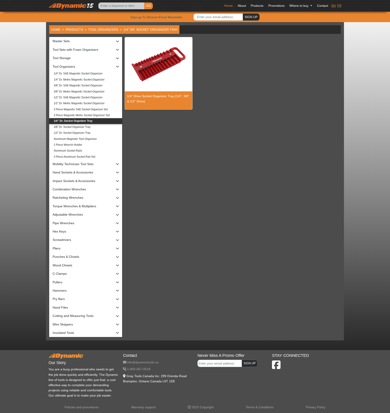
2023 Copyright (202, 407)
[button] (85, 41)
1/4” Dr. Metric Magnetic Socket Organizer (79, 79)
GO (148, 5)
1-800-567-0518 (138, 369)
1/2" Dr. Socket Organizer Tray (72, 132)
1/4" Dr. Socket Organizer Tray (73, 120)
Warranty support (143, 407)
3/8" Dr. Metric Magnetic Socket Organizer (79, 91)
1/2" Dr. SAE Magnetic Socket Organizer (78, 97)
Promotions (276, 5)
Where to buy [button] (299, 5)
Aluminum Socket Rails (68, 150)
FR (339, 5)
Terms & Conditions (260, 407)
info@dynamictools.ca (142, 362)
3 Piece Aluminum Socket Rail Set (74, 156)
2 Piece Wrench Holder (68, 144)
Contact (322, 5)
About (242, 5)
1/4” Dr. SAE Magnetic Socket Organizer (78, 73)
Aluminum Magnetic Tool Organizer (75, 139)
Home (228, 5)
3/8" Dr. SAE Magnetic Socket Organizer (78, 85)
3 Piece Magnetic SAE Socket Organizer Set (81, 109)
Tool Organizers (103, 29)
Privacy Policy (315, 407)
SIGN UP (251, 17)
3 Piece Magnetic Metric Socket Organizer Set (82, 115)
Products (257, 5)
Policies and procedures (82, 407)
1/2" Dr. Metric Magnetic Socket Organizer (79, 103)
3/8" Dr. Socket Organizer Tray (72, 127)
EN (333, 5)
